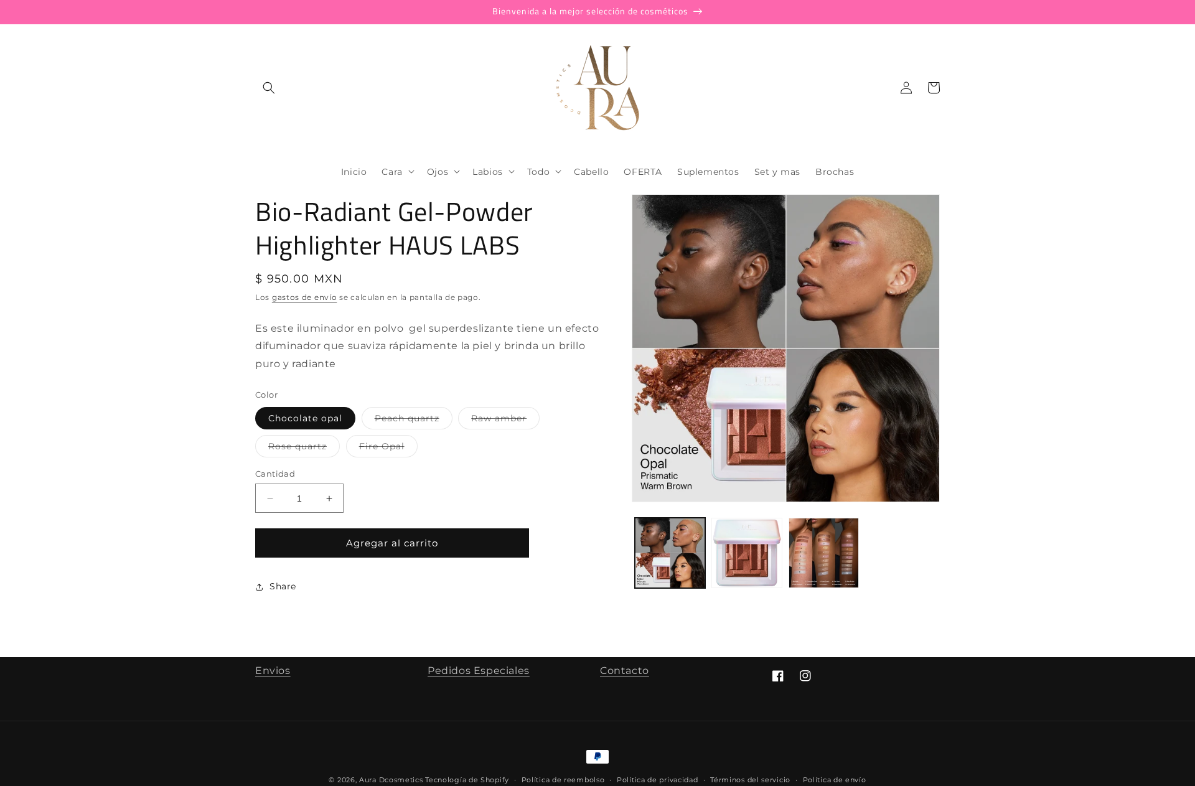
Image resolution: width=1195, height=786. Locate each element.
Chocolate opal (305, 418)
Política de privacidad (657, 779)
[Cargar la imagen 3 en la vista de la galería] (824, 553)
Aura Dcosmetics (392, 779)
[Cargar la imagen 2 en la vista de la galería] (746, 553)
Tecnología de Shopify (467, 779)
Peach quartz (413, 420)
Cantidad (275, 474)
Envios (273, 670)
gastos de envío (304, 297)
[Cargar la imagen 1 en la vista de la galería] (670, 553)
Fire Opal (388, 448)
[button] (269, 87)
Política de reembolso (563, 779)
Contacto (624, 670)
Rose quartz (304, 448)
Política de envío (834, 779)
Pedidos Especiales (479, 670)
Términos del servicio (750, 779)
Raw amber (505, 420)
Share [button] (282, 586)
